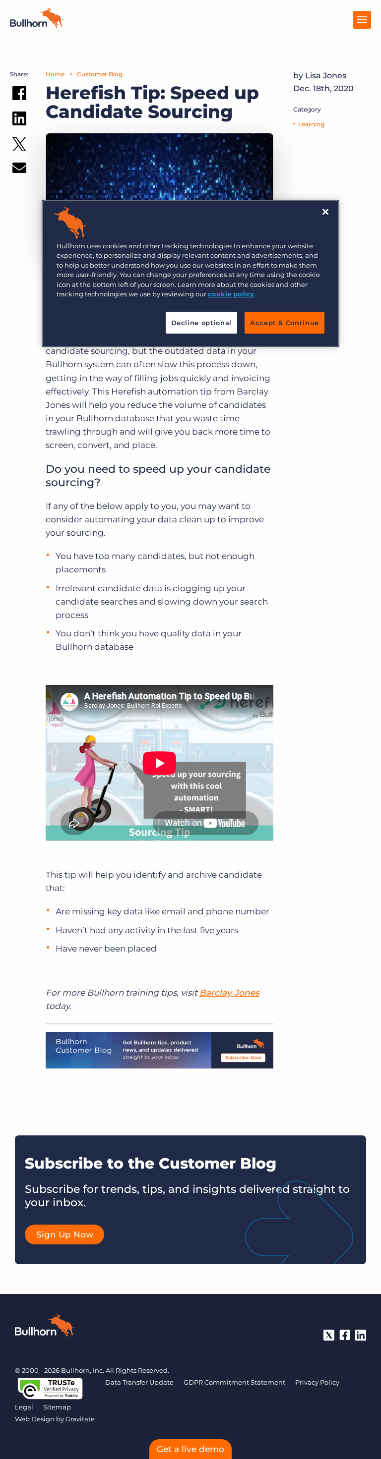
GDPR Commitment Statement (234, 1382)
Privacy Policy (317, 1382)
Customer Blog (100, 74)
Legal (24, 1407)
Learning (311, 124)
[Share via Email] (19, 170)
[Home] (37, 25)
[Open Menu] (362, 20)
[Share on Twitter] (19, 146)
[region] (190, 273)
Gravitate (80, 1419)
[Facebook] (344, 1335)
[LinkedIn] (360, 1335)
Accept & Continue (284, 323)
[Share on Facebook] (19, 95)
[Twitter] (328, 1335)
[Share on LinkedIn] (19, 120)
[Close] (325, 212)
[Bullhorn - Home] (44, 1327)
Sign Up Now (64, 1234)
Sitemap (57, 1407)
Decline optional (201, 323)
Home (55, 74)
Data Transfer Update (139, 1382)
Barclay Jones (229, 993)
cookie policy (231, 294)
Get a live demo (190, 1449)
